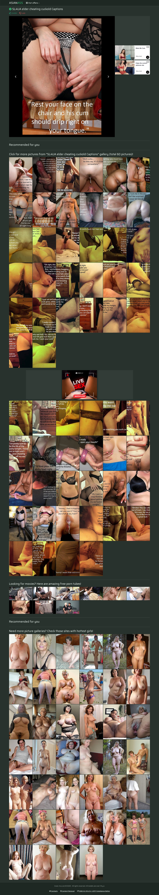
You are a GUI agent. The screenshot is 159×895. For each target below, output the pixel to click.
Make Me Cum (140, 48)
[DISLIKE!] (20, 13)
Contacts (54, 891)
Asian (16, 3)
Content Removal (68, 891)
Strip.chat (139, 56)
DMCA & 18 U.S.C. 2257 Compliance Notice (94, 891)
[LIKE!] (10, 13)
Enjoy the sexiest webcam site (141, 64)
